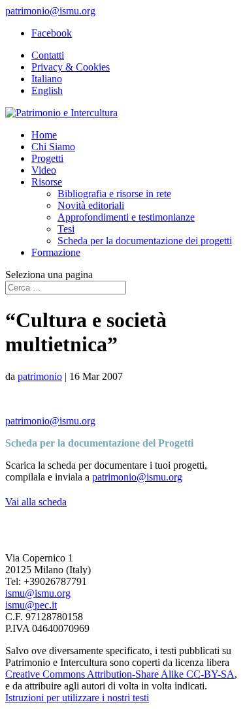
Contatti (47, 55)
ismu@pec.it (31, 604)
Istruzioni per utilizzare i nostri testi (77, 697)
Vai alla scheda (36, 501)
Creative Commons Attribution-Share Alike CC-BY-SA (120, 674)
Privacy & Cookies (70, 66)
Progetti (47, 158)
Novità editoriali (90, 205)
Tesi (65, 228)
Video (43, 170)
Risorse (46, 181)
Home (44, 134)
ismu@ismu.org (38, 593)
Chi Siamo (53, 146)
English (47, 90)
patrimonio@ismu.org (50, 420)
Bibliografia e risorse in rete (114, 193)
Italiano (46, 78)
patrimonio (40, 376)
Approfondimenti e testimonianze (126, 217)
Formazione (55, 252)
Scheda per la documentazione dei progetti (144, 240)
